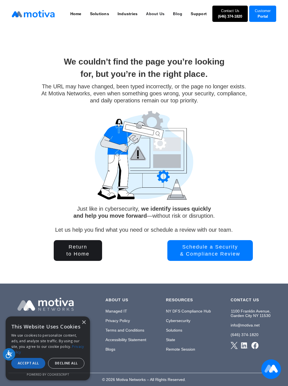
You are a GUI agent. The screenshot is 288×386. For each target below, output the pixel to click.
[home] (33, 13)
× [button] (84, 322)
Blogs (110, 349)
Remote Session (180, 349)
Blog (177, 14)
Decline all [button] (66, 363)
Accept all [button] (28, 363)
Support (199, 14)
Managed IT (116, 311)
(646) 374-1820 (244, 334)
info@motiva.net (245, 325)
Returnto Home (77, 250)
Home (76, 14)
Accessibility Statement (125, 339)
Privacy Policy (117, 320)
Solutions (174, 330)
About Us (155, 14)
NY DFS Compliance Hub (188, 311)
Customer (263, 14)
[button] (76, 14)
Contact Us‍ (230, 14)
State (170, 339)
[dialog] (48, 348)
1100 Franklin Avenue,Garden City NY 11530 (251, 313)
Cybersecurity (178, 320)
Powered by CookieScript (48, 374)
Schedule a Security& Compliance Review (210, 250)
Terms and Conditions (124, 330)
